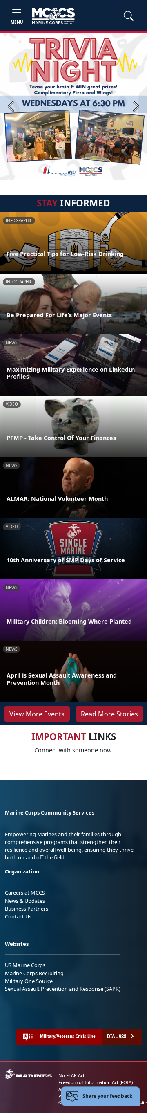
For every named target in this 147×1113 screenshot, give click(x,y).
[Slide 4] (94, 169)
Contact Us (18, 916)
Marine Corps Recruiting (34, 973)
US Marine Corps (25, 965)
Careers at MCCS (25, 892)
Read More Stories (109, 713)
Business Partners (26, 908)
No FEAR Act (71, 1075)
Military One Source (29, 981)
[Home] (53, 16)
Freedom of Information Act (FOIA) (95, 1082)
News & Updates (25, 900)
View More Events (37, 713)
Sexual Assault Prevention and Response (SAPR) (62, 988)
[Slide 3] (85, 169)
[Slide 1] (59, 169)
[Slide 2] (75, 169)
